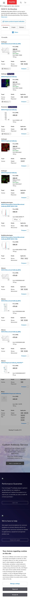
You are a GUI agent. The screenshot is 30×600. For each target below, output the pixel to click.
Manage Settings (15, 583)
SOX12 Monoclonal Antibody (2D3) (11, 331)
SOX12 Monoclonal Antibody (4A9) (11, 43)
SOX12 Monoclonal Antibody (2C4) (11, 270)
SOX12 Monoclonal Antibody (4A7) (11, 301)
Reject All (15, 589)
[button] (15, 32)
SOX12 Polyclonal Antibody (9, 76)
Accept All (15, 594)
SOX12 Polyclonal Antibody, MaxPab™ (12, 362)
